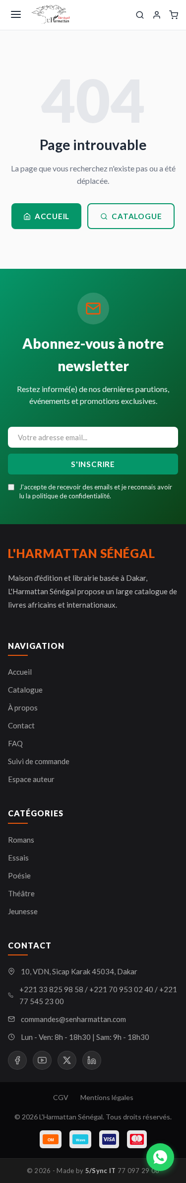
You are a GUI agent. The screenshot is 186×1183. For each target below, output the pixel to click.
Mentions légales (106, 1097)
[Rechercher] (139, 14)
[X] (67, 1060)
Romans (21, 839)
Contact (21, 725)
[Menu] (16, 15)
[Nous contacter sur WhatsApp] (160, 1157)
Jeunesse (23, 911)
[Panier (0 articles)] (173, 14)
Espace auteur (31, 779)
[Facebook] (17, 1060)
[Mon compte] (156, 14)
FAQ (15, 743)
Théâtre (21, 893)
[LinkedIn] (91, 1060)
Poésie (19, 875)
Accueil (52, 216)
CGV (60, 1097)
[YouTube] (42, 1060)
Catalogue (137, 216)
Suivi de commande (38, 761)
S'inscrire (93, 464)
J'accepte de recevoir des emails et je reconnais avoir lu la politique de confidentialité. (95, 491)
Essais (18, 857)
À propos (23, 707)
